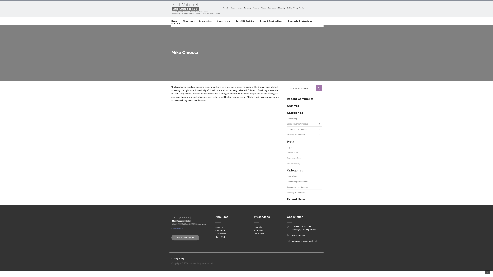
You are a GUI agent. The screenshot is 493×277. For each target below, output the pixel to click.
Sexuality (247, 8)
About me (188, 21)
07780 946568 (298, 235)
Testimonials (220, 234)
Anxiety (226, 8)
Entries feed (292, 152)
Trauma (256, 8)
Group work (259, 234)
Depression (272, 8)
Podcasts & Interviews (300, 21)
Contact (175, 23)
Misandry (281, 8)
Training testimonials (296, 134)
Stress (233, 8)
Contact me (220, 230)
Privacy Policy (177, 258)
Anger (240, 8)
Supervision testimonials (297, 129)
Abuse (263, 8)
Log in (289, 147)
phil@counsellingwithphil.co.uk (304, 241)
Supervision (223, 21)
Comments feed (294, 158)
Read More (176, 228)
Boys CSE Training (245, 21)
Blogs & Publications (271, 21)
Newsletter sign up (185, 237)
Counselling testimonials (297, 123)
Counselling (205, 21)
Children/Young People (295, 8)
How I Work (220, 237)
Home (174, 21)
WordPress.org (294, 163)
